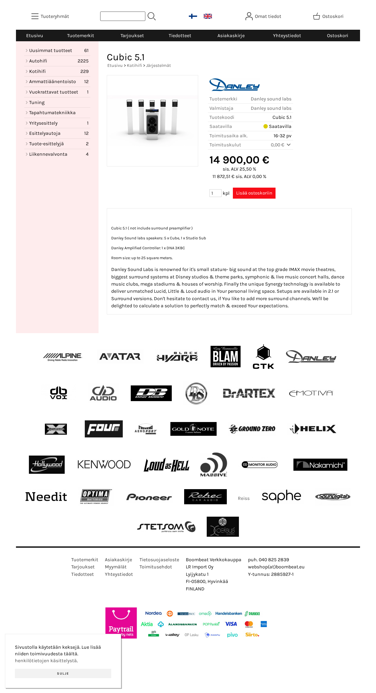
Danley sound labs (271, 99)
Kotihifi (134, 65)
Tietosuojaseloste (159, 559)
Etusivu (34, 35)
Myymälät (116, 566)
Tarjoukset (132, 35)
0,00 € (278, 144)
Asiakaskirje (231, 35)
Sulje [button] (63, 673)
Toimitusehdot (156, 566)
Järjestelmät (158, 65)
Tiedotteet (180, 35)
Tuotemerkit (80, 35)
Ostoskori (337, 35)
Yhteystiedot (287, 35)
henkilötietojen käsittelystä (46, 660)
